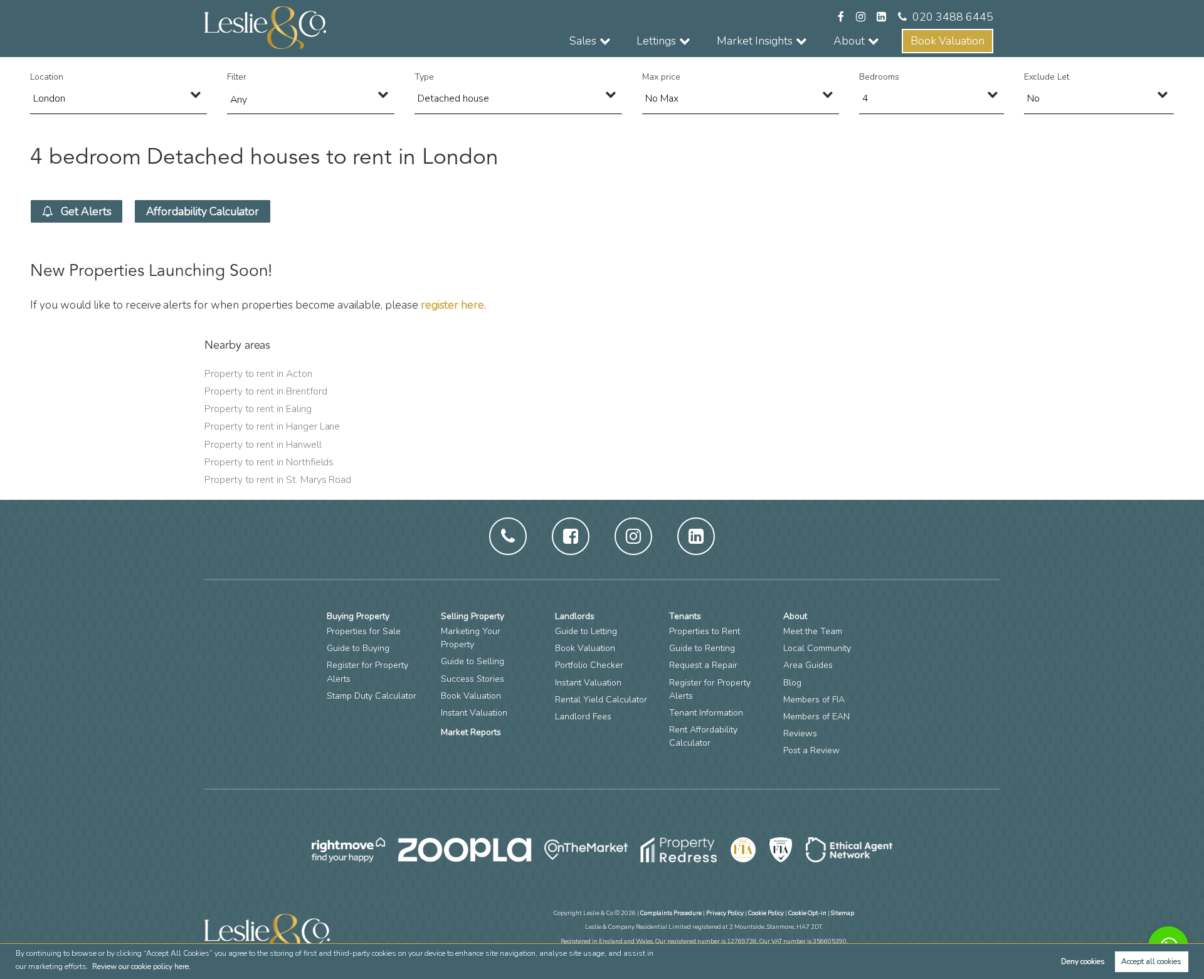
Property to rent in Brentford (265, 391)
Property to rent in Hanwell (263, 445)
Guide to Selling (472, 661)
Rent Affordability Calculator (703, 736)
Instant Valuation (474, 713)
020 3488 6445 (952, 16)
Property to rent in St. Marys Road (277, 480)
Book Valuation (948, 40)
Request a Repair (703, 665)
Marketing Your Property (470, 637)
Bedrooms (879, 77)
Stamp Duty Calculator (371, 696)
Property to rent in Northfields (269, 462)
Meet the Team (812, 631)
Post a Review (811, 750)
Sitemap (842, 913)
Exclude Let (1046, 77)
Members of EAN (816, 716)
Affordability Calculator (203, 211)
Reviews (800, 733)
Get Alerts (84, 211)
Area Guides (808, 665)
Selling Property (472, 616)
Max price (661, 77)
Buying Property (358, 616)
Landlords (574, 616)
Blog (792, 683)
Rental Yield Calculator (601, 700)
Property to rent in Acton (258, 374)
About (795, 616)
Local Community (817, 648)
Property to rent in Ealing (258, 409)
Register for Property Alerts (367, 671)
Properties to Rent (704, 631)
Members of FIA (814, 700)
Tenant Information (706, 713)
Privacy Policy (725, 913)
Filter (236, 77)
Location (46, 77)
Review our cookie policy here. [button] (141, 966)
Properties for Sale (364, 631)
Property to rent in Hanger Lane (272, 426)
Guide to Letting (586, 631)
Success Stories (472, 679)
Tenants (685, 616)
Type (424, 77)
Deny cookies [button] (1083, 961)
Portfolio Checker (589, 665)
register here (452, 304)
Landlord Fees (583, 716)
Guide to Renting (702, 648)
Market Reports (471, 732)
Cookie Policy (766, 913)
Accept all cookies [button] (1151, 961)
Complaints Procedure (671, 913)
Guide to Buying (358, 648)
